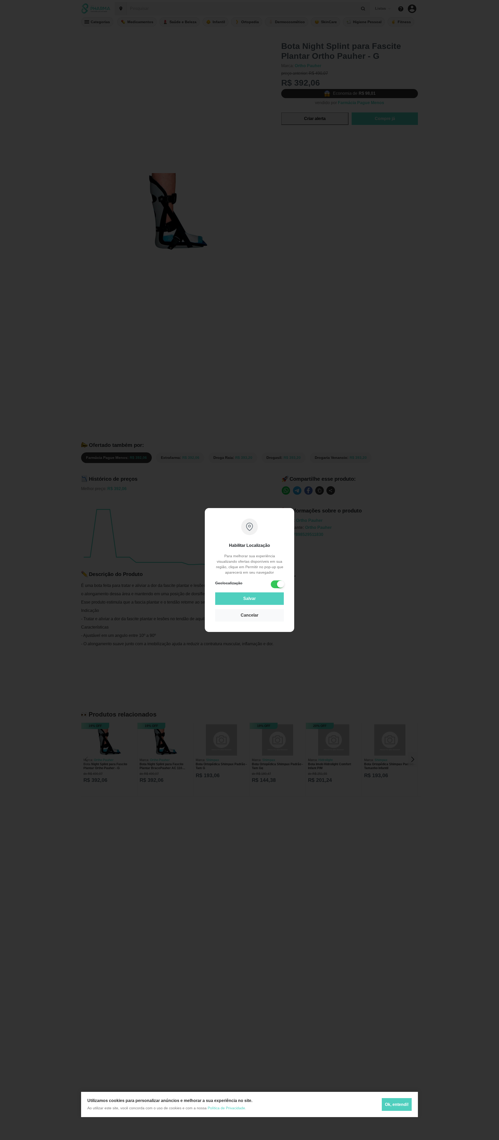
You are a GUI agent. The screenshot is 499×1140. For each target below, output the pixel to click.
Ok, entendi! (397, 1104)
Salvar (249, 598)
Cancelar (249, 615)
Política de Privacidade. (227, 1108)
